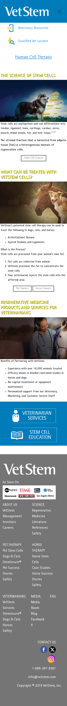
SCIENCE (38, 505)
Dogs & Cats (11, 556)
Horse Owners (43, 288)
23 (55, 132)
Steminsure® (12, 562)
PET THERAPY (12, 545)
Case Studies (41, 568)
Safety (36, 534)
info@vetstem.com (42, 677)
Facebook (37, 619)
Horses (8, 625)
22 (52, 132)
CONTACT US (47, 642)
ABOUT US (10, 505)
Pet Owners (22, 288)
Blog (34, 614)
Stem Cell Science (33, 158)
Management (12, 516)
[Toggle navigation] (59, 11)
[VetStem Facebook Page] (44, 649)
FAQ (53, 597)
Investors (9, 522)
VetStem (8, 511)
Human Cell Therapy (33, 57)
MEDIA (36, 597)
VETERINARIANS (14, 597)
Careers (8, 528)
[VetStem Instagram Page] (51, 659)
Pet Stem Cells (13, 551)
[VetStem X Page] (52, 649)
